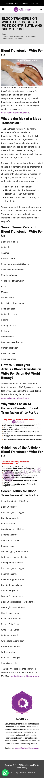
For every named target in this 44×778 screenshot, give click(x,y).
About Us (9, 3)
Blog (16, 3)
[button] (5, 772)
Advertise (24, 3)
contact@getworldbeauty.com (15, 112)
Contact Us (34, 3)
